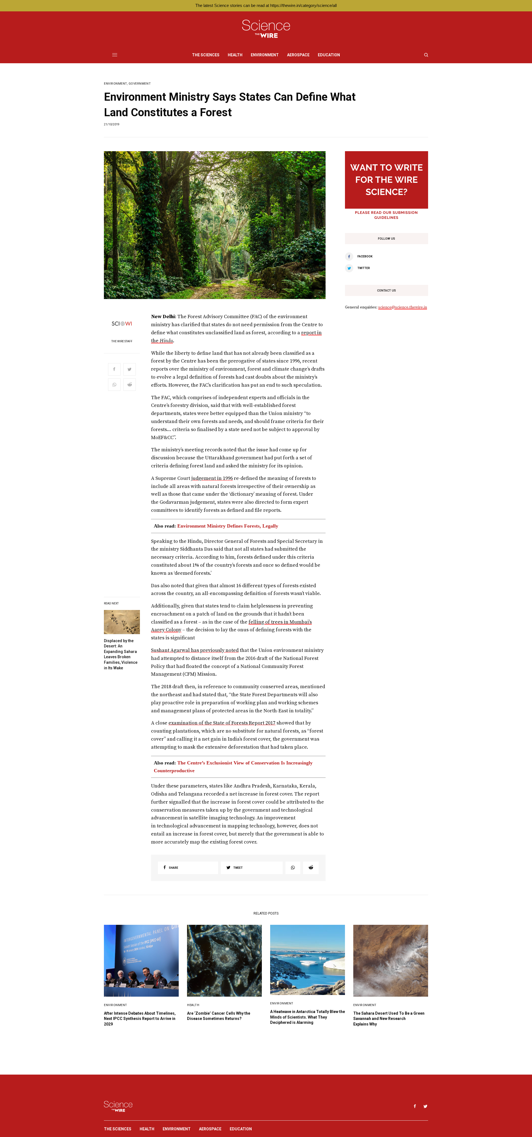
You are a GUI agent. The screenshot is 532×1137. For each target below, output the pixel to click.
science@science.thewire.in (402, 307)
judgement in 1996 (212, 478)
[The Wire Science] (266, 29)
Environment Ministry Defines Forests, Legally (227, 526)
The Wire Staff (121, 341)
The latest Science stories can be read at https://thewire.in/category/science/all (266, 5)
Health (193, 1005)
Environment (115, 83)
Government (140, 83)
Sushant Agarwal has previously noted (195, 650)
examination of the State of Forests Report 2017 (221, 723)
